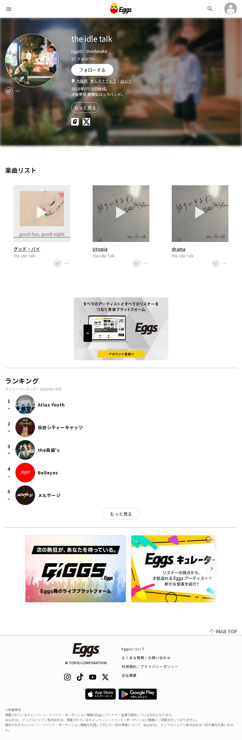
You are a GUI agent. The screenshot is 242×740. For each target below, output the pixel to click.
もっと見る (85, 107)
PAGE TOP (226, 631)
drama (178, 249)
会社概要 (129, 675)
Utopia (100, 249)
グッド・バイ (27, 249)
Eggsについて (134, 648)
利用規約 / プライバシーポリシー (150, 666)
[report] (17, 91)
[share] (9, 91)
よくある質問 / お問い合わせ (146, 657)
